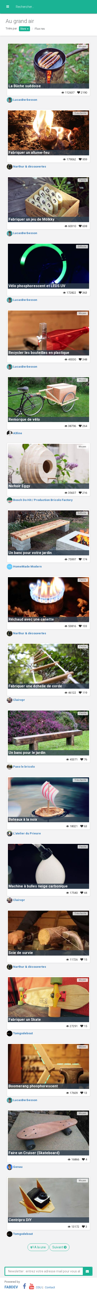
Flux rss (40, 28)
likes (23, 28)
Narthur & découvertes (29, 166)
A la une (40, 1247)
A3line (17, 433)
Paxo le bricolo (23, 766)
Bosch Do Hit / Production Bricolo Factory (42, 500)
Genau (17, 1167)
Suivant (58, 1247)
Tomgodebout (22, 1033)
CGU (39, 1287)
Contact (50, 1287)
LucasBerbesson (24, 99)
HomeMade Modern (27, 566)
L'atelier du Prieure (26, 833)
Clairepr (18, 700)
